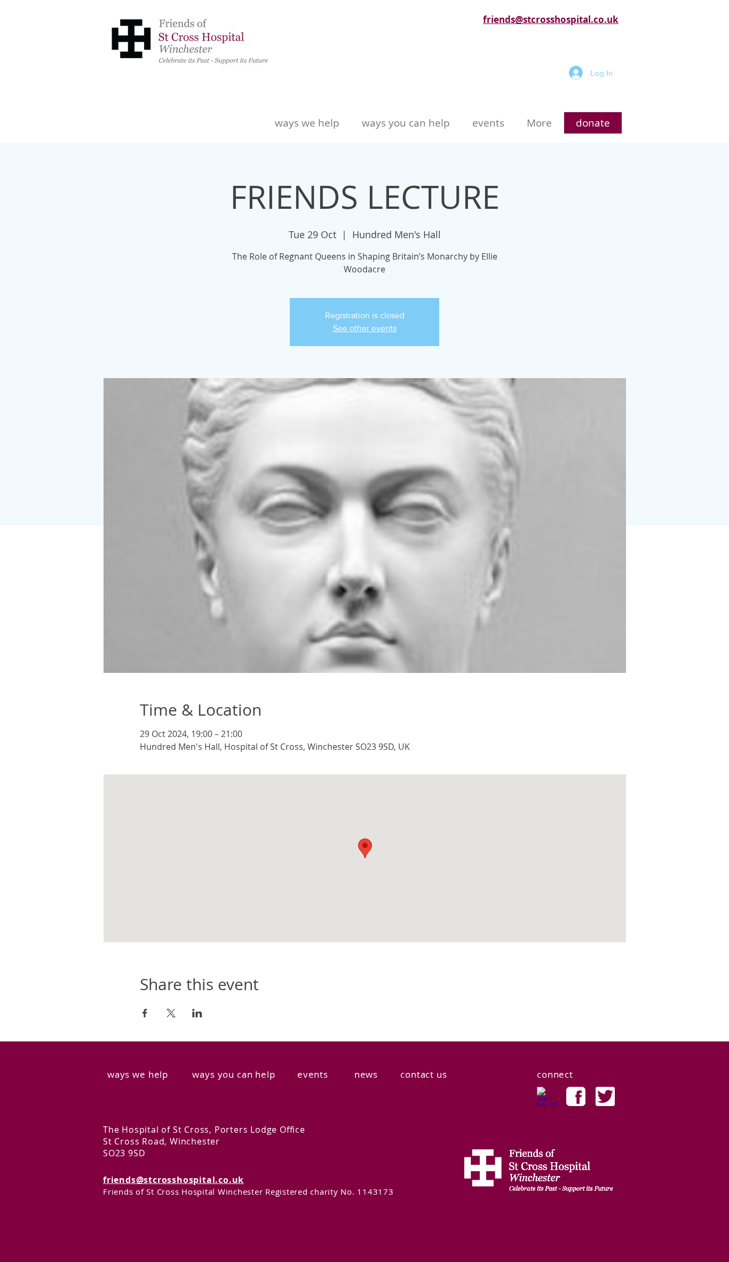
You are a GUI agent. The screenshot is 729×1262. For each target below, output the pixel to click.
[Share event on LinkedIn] (197, 1013)
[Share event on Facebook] (145, 1013)
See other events (365, 328)
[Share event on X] (171, 1013)
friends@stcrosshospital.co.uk (551, 19)
